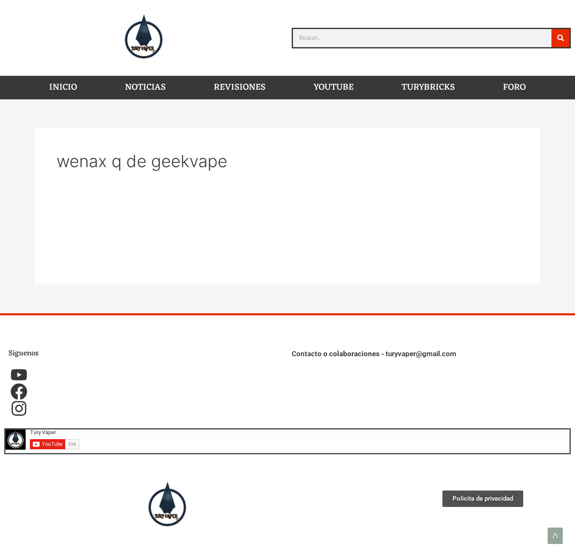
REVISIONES (240, 87)
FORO (514, 87)
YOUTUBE (334, 87)
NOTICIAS (145, 87)
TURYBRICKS (428, 87)
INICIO (63, 87)
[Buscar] (560, 38)
